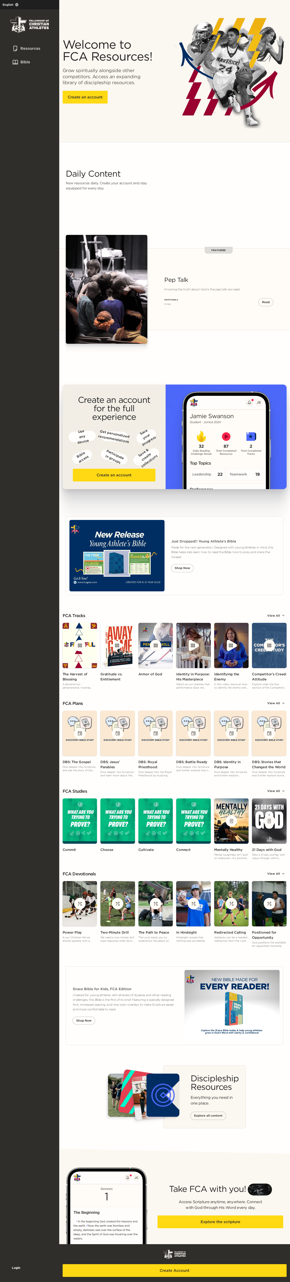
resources (23, 48)
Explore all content (208, 1115)
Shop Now (182, 568)
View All (273, 616)
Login (16, 1268)
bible (20, 62)
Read (266, 302)
